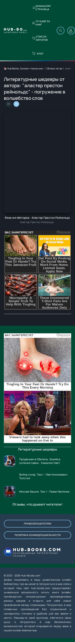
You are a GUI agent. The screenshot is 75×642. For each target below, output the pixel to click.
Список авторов (42, 38)
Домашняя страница (43, 7)
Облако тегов (54, 68)
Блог (40, 53)
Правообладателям (37, 523)
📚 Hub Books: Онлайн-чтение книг (24, 68)
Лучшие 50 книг (43, 23)
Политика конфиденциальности (38, 535)
